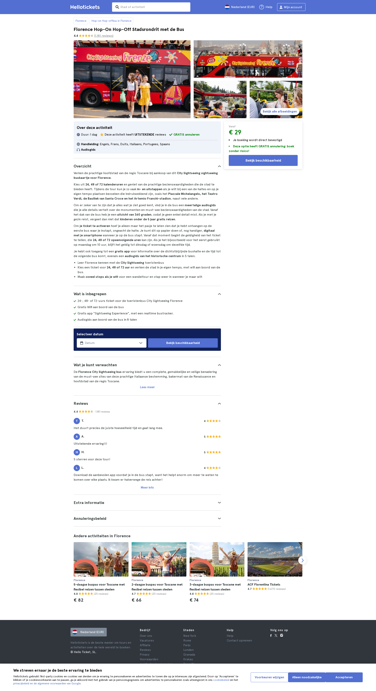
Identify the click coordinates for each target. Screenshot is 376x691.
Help (230, 636)
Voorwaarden (149, 659)
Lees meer (147, 387)
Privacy (144, 654)
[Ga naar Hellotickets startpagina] (85, 7)
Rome (187, 640)
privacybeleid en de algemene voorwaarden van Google (46, 683)
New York (189, 636)
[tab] (147, 166)
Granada (189, 654)
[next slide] (302, 560)
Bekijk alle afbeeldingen (280, 111)
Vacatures (147, 640)
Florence (80, 20)
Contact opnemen (239, 640)
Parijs (187, 645)
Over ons (146, 636)
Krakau (188, 659)
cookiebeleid (221, 679)
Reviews (145, 650)
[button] (147, 166)
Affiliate (145, 645)
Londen (188, 650)
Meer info (147, 487)
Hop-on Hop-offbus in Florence (111, 20)
